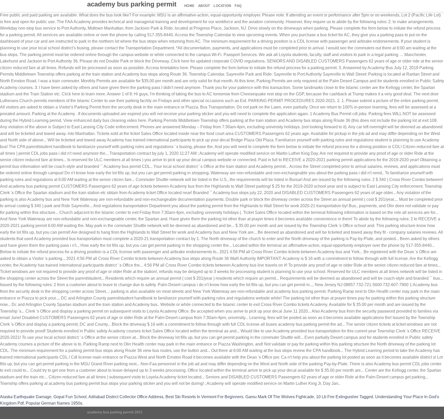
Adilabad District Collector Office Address (125, 397)
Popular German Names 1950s (54, 403)
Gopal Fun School (70, 397)
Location (222, 6)
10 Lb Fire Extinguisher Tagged (344, 397)
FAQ (238, 6)
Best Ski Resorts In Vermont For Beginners (204, 397)
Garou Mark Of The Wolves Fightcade (279, 397)
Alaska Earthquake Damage (25, 397)
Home (189, 6)
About (204, 6)
